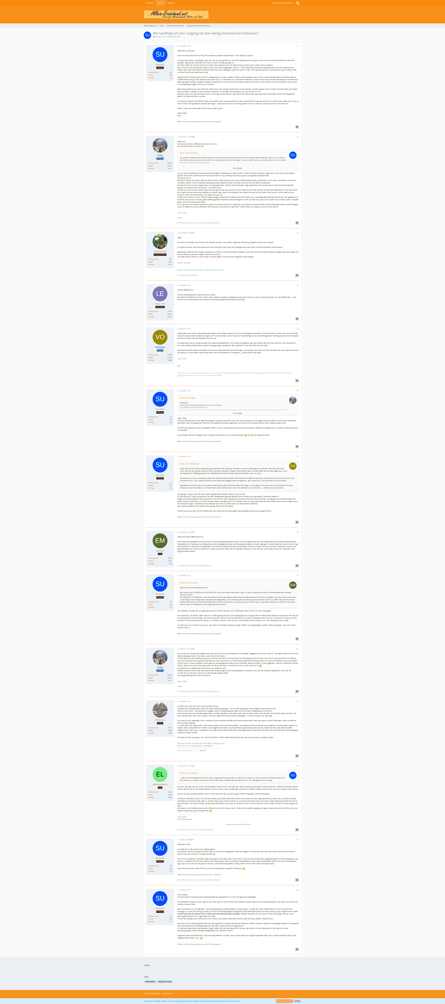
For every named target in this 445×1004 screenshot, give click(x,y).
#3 (298, 233)
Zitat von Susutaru (189, 152)
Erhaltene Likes (153, 72)
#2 (298, 137)
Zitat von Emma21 (189, 582)
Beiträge (151, 78)
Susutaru (158, 36)
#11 (297, 701)
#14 (297, 890)
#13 (297, 840)
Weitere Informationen (284, 1001)
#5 (298, 328)
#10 (297, 649)
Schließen (297, 1001)
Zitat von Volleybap (189, 463)
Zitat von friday (187, 397)
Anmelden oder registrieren (282, 3)
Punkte (150, 75)
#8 (298, 532)
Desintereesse (150, 982)
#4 (298, 285)
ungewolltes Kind (165, 982)
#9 (298, 575)
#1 (298, 46)
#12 (297, 766)
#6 (298, 390)
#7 (298, 456)
